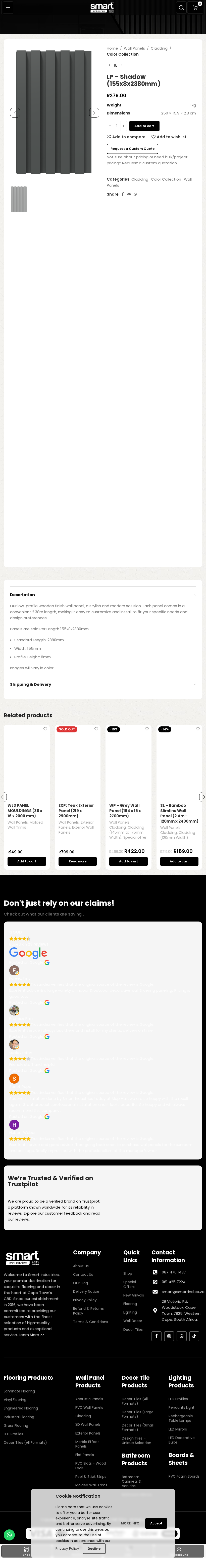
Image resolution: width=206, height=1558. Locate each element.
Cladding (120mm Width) (177, 835)
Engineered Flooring (21, 1408)
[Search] (181, 7)
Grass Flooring (16, 1425)
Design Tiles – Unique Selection (136, 1440)
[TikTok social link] (194, 1336)
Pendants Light (181, 1407)
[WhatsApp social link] (135, 194)
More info (130, 1523)
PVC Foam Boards (184, 1476)
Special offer (134, 837)
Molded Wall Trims (25, 825)
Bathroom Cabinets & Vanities (131, 1481)
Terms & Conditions (90, 1321)
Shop (127, 1273)
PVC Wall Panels (89, 1407)
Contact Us (83, 1274)
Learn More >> (31, 1334)
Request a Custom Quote (132, 148)
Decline (94, 1548)
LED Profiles (13, 1434)
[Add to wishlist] (45, 729)
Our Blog (80, 1282)
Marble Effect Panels (87, 1444)
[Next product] (122, 65)
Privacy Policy (85, 1300)
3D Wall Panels (87, 1424)
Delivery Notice (86, 1291)
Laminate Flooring (19, 1391)
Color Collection (123, 54)
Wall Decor (132, 1320)
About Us (81, 1265)
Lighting (130, 1312)
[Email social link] (129, 194)
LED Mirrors (178, 1429)
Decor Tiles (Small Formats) (137, 1427)
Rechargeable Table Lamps (181, 1418)
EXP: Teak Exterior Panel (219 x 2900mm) (76, 811)
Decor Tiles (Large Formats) (137, 1414)
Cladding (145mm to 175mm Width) (126, 832)
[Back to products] (116, 65)
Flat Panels (84, 1454)
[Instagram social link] (169, 1336)
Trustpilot (23, 1184)
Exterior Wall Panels (76, 830)
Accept (156, 1523)
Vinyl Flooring (15, 1399)
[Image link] (22, 1257)
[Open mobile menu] (8, 7)
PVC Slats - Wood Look (90, 1465)
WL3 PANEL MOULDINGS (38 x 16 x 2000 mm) (25, 811)
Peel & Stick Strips (90, 1476)
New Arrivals (133, 1295)
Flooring (130, 1303)
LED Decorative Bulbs (182, 1440)
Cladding (159, 48)
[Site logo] (102, 7)
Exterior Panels (87, 1433)
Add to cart (144, 125)
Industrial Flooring (19, 1416)
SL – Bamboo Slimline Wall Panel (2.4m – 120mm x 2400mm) (179, 813)
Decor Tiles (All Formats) (25, 1442)
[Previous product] (110, 65)
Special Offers (129, 1284)
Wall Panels (134, 48)
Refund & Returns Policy (88, 1311)
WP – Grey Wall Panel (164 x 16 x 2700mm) (125, 811)
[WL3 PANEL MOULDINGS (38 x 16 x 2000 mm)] (27, 762)
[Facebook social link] (123, 194)
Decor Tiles (133, 1329)
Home (112, 48)
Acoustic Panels (89, 1398)
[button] (15, 113)
